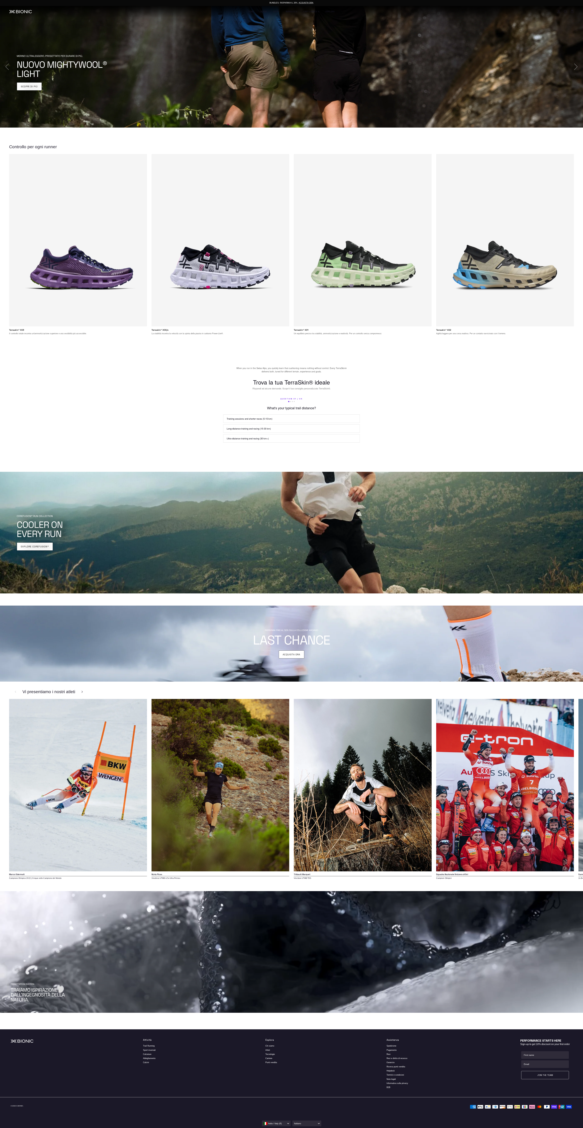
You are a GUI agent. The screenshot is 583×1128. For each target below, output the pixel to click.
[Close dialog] (363, 517)
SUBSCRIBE (253, 592)
